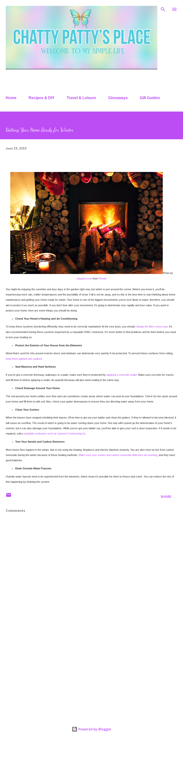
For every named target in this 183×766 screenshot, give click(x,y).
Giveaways (118, 98)
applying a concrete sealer (122, 374)
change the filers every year (151, 326)
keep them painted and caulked (24, 358)
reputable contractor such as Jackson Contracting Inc (54, 433)
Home (11, 98)
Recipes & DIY (42, 98)
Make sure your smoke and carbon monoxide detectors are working (118, 455)
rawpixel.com (85, 278)
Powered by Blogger (94, 729)
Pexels (103, 278)
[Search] (163, 8)
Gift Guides (150, 98)
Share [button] (166, 496)
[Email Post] (8, 496)
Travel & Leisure (81, 98)
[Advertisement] (91, 672)
